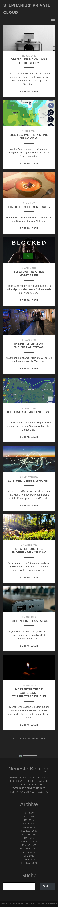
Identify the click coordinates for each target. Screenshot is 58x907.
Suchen (47, 886)
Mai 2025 (29, 838)
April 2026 (29, 824)
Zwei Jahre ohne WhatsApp (29, 273)
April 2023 (29, 859)
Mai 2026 (29, 820)
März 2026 (29, 827)
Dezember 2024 (29, 849)
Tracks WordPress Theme (16, 904)
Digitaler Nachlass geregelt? (29, 61)
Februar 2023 (29, 863)
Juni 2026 (29, 817)
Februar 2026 (29, 831)
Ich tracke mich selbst (29, 412)
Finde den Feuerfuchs (29, 207)
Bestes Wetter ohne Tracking (29, 136)
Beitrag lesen (29, 91)
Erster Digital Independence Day (29, 550)
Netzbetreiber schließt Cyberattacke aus (29, 692)
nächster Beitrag (34, 738)
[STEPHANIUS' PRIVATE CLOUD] (29, 754)
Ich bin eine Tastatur (29, 621)
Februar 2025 (29, 842)
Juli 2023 (29, 856)
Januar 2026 (29, 834)
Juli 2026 (29, 813)
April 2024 (29, 852)
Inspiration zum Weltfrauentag (29, 345)
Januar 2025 (29, 845)
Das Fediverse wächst (29, 480)
